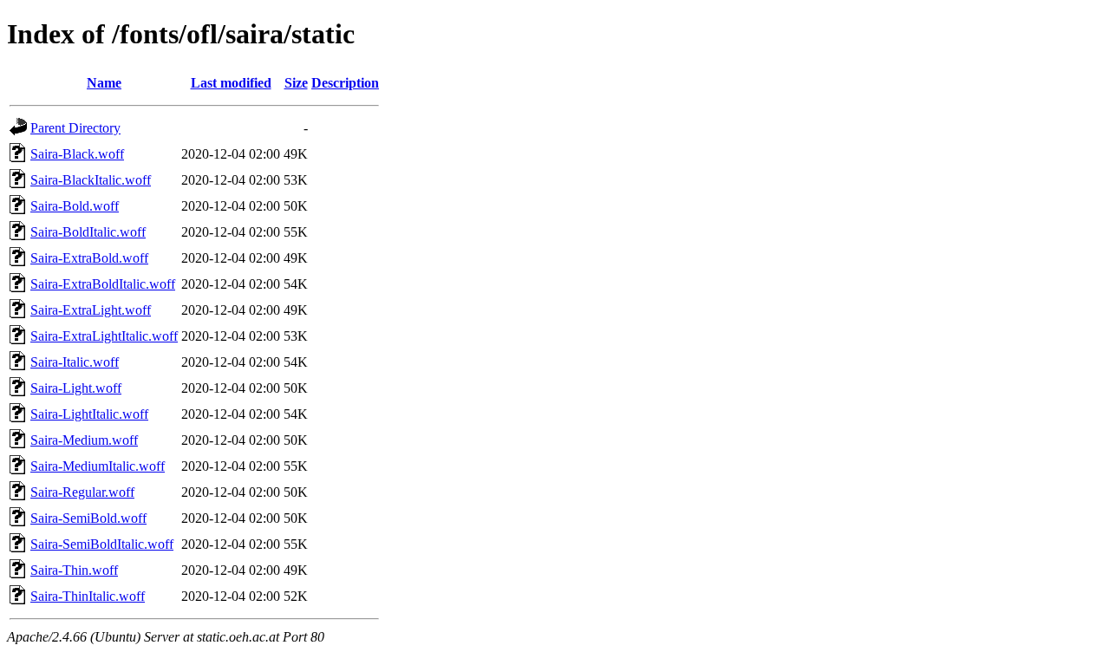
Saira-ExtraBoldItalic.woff (102, 284)
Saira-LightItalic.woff (89, 414)
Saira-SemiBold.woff (88, 518)
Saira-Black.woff (77, 154)
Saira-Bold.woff (74, 206)
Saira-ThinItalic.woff (87, 596)
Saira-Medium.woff (84, 440)
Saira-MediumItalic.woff (97, 466)
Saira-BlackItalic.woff (90, 180)
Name (104, 82)
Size (296, 82)
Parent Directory (75, 128)
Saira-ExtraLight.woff (90, 310)
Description (345, 82)
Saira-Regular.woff (82, 492)
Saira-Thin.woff (74, 570)
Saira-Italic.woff (74, 362)
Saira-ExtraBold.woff (89, 258)
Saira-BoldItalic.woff (88, 232)
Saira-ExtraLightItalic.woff (104, 336)
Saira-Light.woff (75, 388)
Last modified (231, 82)
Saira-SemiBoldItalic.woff (101, 544)
